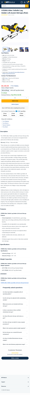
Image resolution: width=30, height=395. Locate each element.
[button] (4, 14)
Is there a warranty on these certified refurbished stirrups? (12, 311)
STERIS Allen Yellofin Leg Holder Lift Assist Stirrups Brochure (15, 282)
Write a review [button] (15, 358)
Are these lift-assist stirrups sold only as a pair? (13, 317)
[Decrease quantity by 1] (3, 97)
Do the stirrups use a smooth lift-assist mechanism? (12, 333)
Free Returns (5, 123)
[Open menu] (2, 2)
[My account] (22, 2)
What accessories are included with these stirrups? (13, 305)
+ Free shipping (14, 86)
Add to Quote (15, 104)
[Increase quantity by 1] (27, 97)
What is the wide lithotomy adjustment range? (14, 344)
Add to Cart (15, 100)
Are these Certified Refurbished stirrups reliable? (12, 339)
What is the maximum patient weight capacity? (14, 328)
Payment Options (6, 125)
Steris (6, 78)
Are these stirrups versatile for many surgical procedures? (14, 323)
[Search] (27, 5)
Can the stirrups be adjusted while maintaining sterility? (14, 299)
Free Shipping (6, 121)
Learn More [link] (23, 111)
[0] (27, 2)
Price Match (5, 126)
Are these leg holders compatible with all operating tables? (13, 293)
